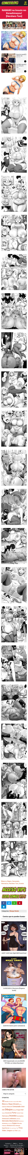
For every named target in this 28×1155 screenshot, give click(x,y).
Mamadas (5, 1121)
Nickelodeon (5, 1123)
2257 (6, 1147)
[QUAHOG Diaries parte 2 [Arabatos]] (14, 1022)
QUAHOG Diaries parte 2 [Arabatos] (14, 1026)
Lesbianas (12, 1118)
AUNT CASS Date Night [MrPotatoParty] (14, 953)
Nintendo (10, 1123)
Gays (22, 1113)
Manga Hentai (14, 911)
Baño (17, 1101)
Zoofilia (19, 1130)
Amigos (14, 1101)
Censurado (15, 881)
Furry (14, 1113)
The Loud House (13, 1128)
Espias (3, 1113)
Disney (14, 1110)
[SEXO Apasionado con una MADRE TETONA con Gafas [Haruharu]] (14, 1057)
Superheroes (5, 1128)
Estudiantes (8, 1113)
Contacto (8, 1143)
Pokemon (4, 1125)
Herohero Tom (13, 883)
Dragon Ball (19, 1110)
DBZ (3, 1110)
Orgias (14, 1123)
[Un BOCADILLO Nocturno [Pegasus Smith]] (14, 985)
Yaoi (13, 1130)
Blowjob (16, 1104)
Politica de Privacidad (16, 1145)
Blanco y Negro (6, 881)
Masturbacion (14, 1121)
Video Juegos (7, 1130)
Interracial (5, 1118)
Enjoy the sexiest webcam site (20, 55)
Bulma (20, 1104)
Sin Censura (16, 1125)
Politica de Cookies (16, 1147)
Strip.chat (18, 57)
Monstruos (21, 1121)
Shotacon (10, 1125)
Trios (21, 1128)
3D (3, 1101)
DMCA (15, 1143)
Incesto (21, 883)
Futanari (18, 1113)
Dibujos (9, 1109)
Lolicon (18, 1118)
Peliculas (19, 1123)
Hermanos (4, 883)
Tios (17, 1128)
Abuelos (7, 1101)
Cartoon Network (7, 1106)
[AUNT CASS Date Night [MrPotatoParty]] (14, 950)
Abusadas (11, 1101)
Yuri (16, 1130)
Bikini (20, 1101)
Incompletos (20, 1116)
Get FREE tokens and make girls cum (20, 66)
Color (23, 1106)
